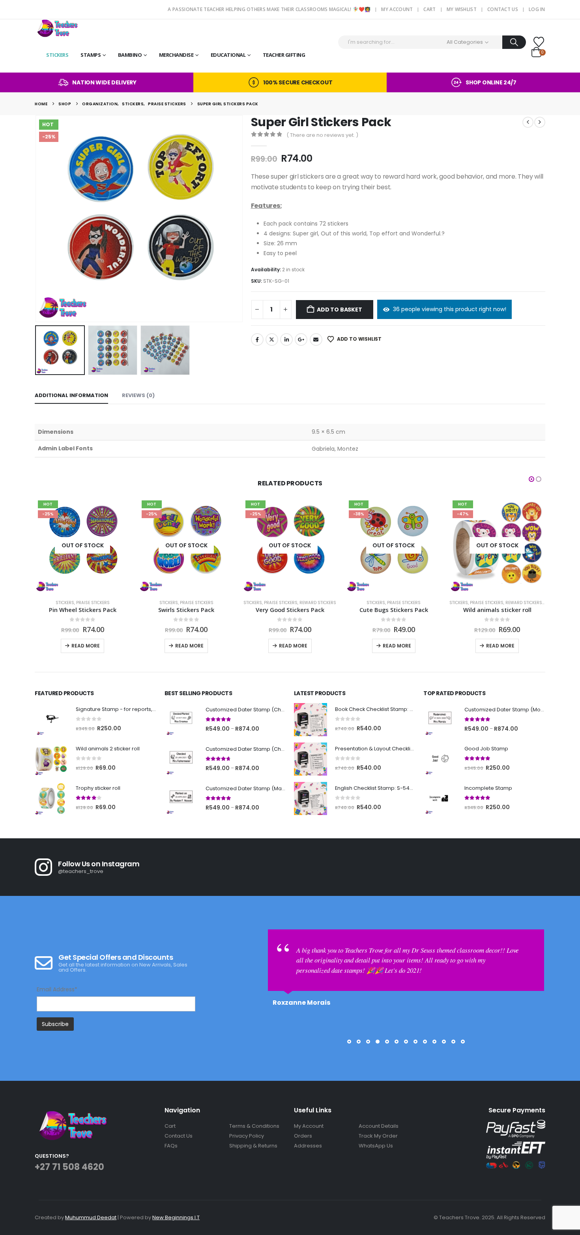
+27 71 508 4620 (69, 1167)
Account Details (379, 1126)
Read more (110, 645)
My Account (397, 9)
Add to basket (339, 309)
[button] (37, 219)
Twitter (272, 339)
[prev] (527, 122)
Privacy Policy (246, 1136)
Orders (303, 1136)
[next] (539, 122)
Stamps (90, 54)
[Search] (514, 42)
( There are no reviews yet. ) (322, 135)
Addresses (308, 1145)
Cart (429, 9)
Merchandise (176, 54)
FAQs (171, 1145)
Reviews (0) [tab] (138, 395)
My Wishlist (462, 9)
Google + (301, 339)
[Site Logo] (57, 28)
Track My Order (378, 1136)
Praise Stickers (117, 603)
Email (316, 339)
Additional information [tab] (71, 395)
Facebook (257, 339)
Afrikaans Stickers (532, 603)
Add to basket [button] (525, 645)
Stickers (57, 54)
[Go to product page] (51, 719)
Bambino (130, 54)
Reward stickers (238, 603)
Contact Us (502, 9)
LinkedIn (286, 339)
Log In (537, 9)
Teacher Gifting (284, 54)
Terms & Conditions (254, 1126)
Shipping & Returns (253, 1145)
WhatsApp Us (376, 1145)
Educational (228, 54)
